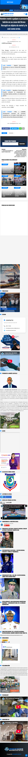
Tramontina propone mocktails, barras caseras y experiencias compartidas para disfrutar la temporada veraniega (20, 170)
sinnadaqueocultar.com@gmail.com (13, 328)
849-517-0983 (8, 326)
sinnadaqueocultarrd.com (11, 330)
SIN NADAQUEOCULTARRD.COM (16, 754)
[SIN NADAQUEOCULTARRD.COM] (14, 751)
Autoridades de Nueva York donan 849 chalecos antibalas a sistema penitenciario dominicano (8, 182)
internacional (11, 133)
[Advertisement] (4, 242)
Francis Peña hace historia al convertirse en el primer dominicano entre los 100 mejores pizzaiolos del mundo (8, 193)
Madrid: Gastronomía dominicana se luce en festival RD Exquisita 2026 (14, 67)
